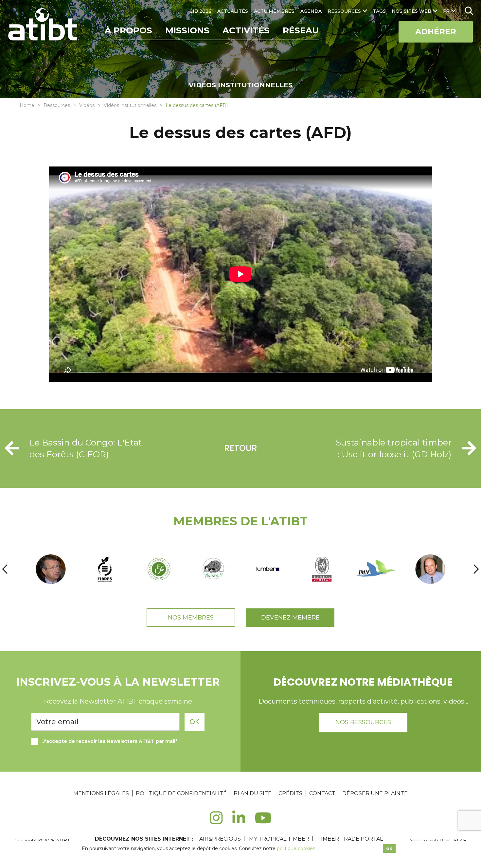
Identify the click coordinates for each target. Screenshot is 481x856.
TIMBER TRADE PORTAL (350, 839)
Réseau (301, 30)
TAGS (379, 11)
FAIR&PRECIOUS (218, 839)
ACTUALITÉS (232, 11)
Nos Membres (191, 617)
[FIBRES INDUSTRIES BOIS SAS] (105, 569)
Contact (322, 793)
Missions (187, 30)
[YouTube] (263, 821)
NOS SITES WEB (411, 11)
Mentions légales (101, 793)
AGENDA (311, 11)
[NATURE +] (213, 569)
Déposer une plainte (375, 793)
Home (27, 105)
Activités (246, 30)
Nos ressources (363, 722)
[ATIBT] (43, 25)
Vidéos (87, 105)
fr (446, 11)
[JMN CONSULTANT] (376, 569)
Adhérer (435, 31)
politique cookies (296, 848)
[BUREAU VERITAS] (322, 569)
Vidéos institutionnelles (130, 105)
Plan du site (253, 793)
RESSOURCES (344, 11)
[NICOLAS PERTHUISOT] (159, 569)
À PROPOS (128, 30)
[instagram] (216, 821)
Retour (240, 448)
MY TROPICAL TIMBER (279, 839)
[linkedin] (238, 821)
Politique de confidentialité (181, 793)
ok (389, 848)
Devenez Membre (290, 617)
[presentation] (5, 569)
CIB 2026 (200, 11)
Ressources (57, 105)
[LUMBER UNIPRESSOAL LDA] (267, 569)
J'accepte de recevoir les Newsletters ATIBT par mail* (110, 741)
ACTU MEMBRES (274, 11)
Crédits (290, 793)
